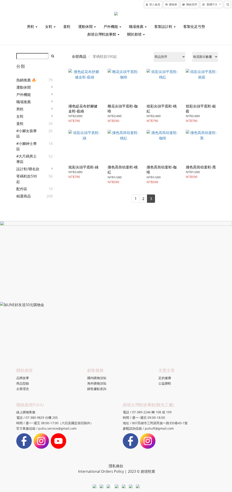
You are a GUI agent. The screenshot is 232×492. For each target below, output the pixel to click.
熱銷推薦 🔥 (26, 80)
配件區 (21, 188)
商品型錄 (22, 383)
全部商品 (79, 56)
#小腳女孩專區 (26, 133)
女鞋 (49, 26)
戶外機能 (111, 26)
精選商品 (23, 196)
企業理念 (22, 389)
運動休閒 (86, 26)
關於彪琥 (135, 34)
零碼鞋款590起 (26, 179)
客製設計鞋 (163, 26)
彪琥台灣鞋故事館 (102, 34)
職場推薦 (136, 26)
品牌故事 (22, 378)
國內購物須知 (96, 378)
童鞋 (66, 26)
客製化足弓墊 (194, 26)
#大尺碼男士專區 (26, 159)
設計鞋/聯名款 (27, 168)
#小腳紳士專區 (26, 146)
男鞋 (31, 26)
